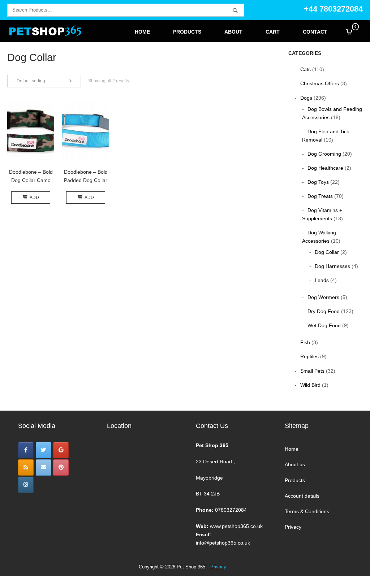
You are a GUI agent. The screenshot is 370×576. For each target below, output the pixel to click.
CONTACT (315, 32)
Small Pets (312, 371)
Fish (305, 342)
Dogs (306, 98)
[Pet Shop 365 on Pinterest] (61, 467)
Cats (305, 69)
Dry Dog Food (323, 311)
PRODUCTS (187, 32)
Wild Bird (310, 385)
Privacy (293, 527)
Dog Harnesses (332, 266)
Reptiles (309, 356)
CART (273, 32)
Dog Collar (327, 252)
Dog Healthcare (325, 168)
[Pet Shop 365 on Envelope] (43, 467)
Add (34, 197)
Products (295, 480)
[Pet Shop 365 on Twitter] (43, 450)
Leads (322, 280)
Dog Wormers (323, 297)
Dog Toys (318, 182)
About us (295, 464)
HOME (142, 32)
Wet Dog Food (324, 325)
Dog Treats (320, 196)
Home (291, 449)
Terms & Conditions (307, 511)
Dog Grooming (324, 154)
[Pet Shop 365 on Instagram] (26, 485)
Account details (302, 496)
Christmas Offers (319, 83)
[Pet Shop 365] (26, 450)
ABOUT (233, 32)
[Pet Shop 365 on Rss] (26, 467)
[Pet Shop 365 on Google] (61, 450)
